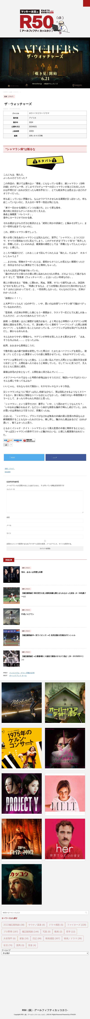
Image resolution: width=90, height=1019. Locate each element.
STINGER (73, 1014)
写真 (46, 931)
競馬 (20, 945)
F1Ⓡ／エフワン (27, 614)
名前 (8, 517)
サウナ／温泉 (36, 924)
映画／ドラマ (73, 938)
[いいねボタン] (6, 444)
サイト (9, 533)
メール (9, 525)
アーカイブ (6, 950)
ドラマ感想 (56, 924)
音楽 (32, 945)
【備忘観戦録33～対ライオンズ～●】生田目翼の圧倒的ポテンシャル (48, 635)
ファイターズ (76, 924)
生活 (7, 945)
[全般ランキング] (29, 441)
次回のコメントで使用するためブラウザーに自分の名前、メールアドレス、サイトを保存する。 (40, 544)
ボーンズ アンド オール (18, 676)
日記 (36, 938)
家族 (24, 938)
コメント (11, 489)
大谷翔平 (9, 938)
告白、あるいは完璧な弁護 (31, 572)
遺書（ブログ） (10, 468)
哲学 (70, 931)
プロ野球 (10, 931)
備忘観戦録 (30, 931)
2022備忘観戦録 (13, 924)
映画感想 (8, 472)
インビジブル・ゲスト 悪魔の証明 (21, 673)
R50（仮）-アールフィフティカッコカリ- (45, 1010)
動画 (58, 931)
